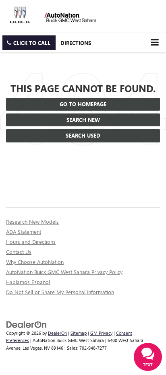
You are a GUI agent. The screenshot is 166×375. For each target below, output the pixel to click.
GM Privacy (101, 333)
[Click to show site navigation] (154, 42)
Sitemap (79, 333)
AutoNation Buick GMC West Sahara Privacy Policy (64, 271)
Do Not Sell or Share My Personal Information (60, 291)
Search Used (83, 135)
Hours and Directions (31, 241)
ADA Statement (23, 231)
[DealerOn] (26, 323)
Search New (83, 119)
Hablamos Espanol (28, 281)
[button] (29, 42)
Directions (75, 42)
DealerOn (57, 333)
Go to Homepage (83, 104)
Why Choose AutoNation (35, 261)
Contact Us (18, 251)
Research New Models (32, 221)
